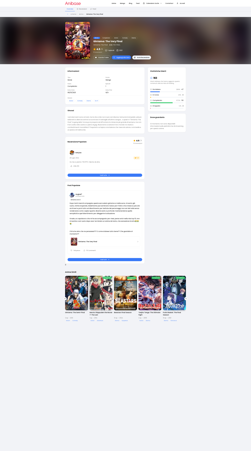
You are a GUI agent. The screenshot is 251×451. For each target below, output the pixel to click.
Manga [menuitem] (122, 3)
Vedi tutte (103, 175)
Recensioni (83, 9)
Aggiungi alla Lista (123, 57)
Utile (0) (76, 166)
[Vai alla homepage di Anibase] (73, 3)
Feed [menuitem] (138, 3)
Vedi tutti (103, 260)
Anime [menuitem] (114, 3)
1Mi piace (76, 250)
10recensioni (97, 52)
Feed (94, 9)
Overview (70, 9)
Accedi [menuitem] (182, 3)
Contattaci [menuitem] (169, 3)
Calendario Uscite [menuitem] (152, 3)
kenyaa (78, 153)
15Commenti (91, 250)
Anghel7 (78, 194)
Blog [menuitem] (130, 3)
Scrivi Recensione (143, 57)
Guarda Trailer (103, 57)
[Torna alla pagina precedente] (67, 14)
